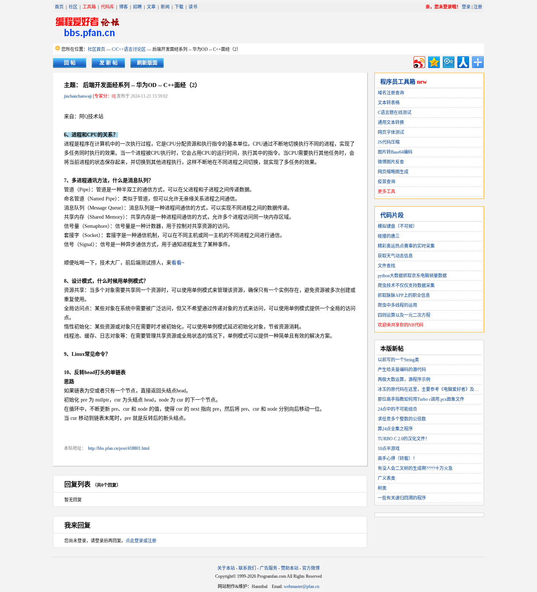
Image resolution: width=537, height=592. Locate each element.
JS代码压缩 (389, 142)
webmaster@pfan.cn (301, 586)
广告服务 (268, 568)
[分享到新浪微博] (419, 61)
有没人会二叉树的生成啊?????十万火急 (415, 468)
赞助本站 (289, 568)
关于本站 (226, 568)
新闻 (165, 7)
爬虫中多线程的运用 (397, 305)
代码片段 (392, 215)
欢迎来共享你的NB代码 (400, 325)
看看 (176, 262)
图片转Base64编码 (395, 152)
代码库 (107, 7)
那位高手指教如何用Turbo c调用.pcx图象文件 (421, 399)
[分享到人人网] (462, 61)
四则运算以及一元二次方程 (404, 315)
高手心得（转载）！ (397, 458)
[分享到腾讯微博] (448, 61)
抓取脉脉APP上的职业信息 (404, 295)
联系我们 (247, 568)
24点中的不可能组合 (397, 409)
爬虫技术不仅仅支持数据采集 (406, 285)
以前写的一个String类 (398, 359)
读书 (192, 7)
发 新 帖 (108, 62)
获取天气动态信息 (395, 256)
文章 (151, 7)
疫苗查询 (386, 181)
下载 (179, 7)
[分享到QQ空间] (433, 61)
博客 (123, 7)
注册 (477, 7)
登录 (466, 7)
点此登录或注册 (141, 540)
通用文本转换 (391, 122)
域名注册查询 (391, 92)
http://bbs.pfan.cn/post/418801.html (118, 448)
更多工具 (386, 191)
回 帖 (70, 62)
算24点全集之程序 (395, 428)
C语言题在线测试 (394, 112)
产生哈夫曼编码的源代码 (402, 369)
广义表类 (386, 478)
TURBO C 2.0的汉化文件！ (404, 438)
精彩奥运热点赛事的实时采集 (406, 246)
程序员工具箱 (397, 82)
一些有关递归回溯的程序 (402, 498)
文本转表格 (389, 102)
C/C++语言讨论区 (129, 49)
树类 (382, 488)
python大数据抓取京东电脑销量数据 (412, 275)
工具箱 (89, 7)
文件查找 (386, 265)
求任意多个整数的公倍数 (402, 419)
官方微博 (311, 568)
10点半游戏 (389, 448)
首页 (59, 7)
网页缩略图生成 (393, 171)
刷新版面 (147, 62)
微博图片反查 (391, 162)
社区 (73, 7)
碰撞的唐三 (389, 236)
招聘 (137, 7)
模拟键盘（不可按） (397, 226)
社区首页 (96, 49)
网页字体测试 (391, 132)
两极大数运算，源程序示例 (404, 379)
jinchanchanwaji (78, 96)
